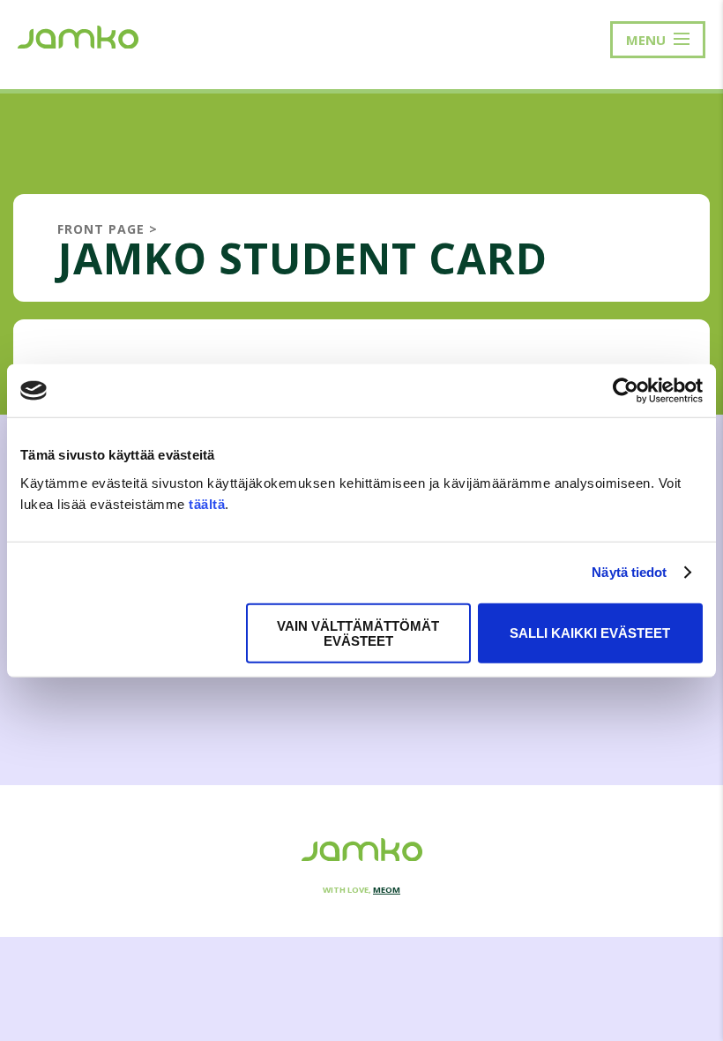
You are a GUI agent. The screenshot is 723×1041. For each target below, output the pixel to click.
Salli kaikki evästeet (590, 632)
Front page (101, 229)
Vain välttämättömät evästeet (358, 633)
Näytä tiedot (629, 572)
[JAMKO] (78, 35)
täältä (207, 503)
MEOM (386, 889)
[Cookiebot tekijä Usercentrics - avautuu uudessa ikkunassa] (625, 391)
